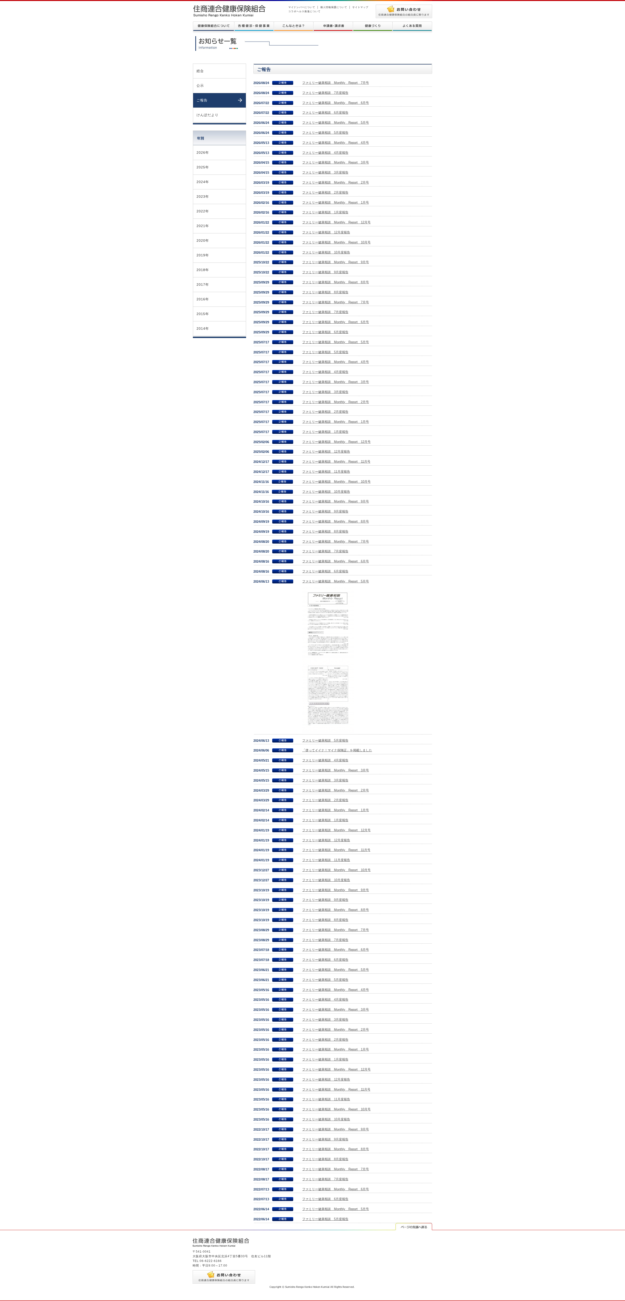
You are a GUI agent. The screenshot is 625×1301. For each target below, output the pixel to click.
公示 (200, 85)
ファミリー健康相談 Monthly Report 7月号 (335, 83)
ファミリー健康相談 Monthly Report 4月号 (335, 142)
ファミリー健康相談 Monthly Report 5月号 (335, 122)
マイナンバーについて (301, 7)
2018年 (203, 270)
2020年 (203, 240)
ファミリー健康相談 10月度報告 (326, 252)
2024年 (203, 182)
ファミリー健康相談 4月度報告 (325, 152)
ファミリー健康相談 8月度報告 (325, 292)
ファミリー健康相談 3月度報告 (325, 172)
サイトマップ (360, 7)
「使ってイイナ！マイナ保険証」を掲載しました (337, 750)
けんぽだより (208, 115)
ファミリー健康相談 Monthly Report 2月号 (335, 182)
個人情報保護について (333, 7)
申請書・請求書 (333, 26)
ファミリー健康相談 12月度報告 (326, 232)
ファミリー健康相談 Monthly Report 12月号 (336, 222)
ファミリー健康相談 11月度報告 (326, 471)
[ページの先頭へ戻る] (414, 1225)
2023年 (203, 196)
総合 (200, 71)
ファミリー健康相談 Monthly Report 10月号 (336, 242)
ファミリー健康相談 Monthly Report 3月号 (335, 162)
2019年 (203, 255)
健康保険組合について (213, 26)
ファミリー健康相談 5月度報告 (325, 132)
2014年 (203, 328)
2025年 (203, 167)
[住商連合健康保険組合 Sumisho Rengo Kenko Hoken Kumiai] (229, 7)
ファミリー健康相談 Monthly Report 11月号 (336, 461)
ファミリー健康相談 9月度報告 (325, 272)
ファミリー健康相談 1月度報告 (325, 212)
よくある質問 (412, 26)
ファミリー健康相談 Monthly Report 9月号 (335, 262)
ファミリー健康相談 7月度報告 (325, 93)
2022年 (203, 211)
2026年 (203, 152)
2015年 (203, 314)
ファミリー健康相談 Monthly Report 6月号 (335, 103)
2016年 (203, 299)
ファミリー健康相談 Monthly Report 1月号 (335, 202)
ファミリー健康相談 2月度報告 (325, 192)
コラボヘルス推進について (304, 11)
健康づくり (372, 26)
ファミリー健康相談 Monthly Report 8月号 (335, 282)
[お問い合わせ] (404, 7)
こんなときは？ (293, 26)
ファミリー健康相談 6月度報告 (325, 112)
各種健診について (254, 26)
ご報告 (202, 100)
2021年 (203, 226)
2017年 (203, 284)
